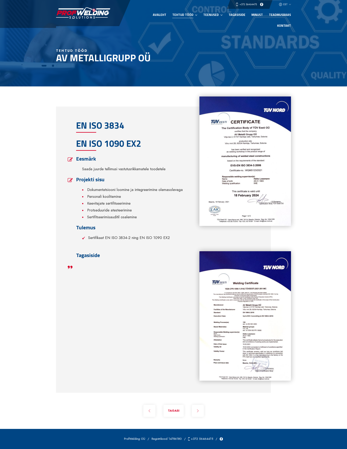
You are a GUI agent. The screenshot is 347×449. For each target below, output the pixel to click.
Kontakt (284, 25)
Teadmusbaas (280, 14)
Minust (257, 14)
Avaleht (159, 14)
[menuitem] (285, 4)
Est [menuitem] (285, 4)
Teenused (211, 14)
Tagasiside (237, 14)
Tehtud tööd (182, 14)
